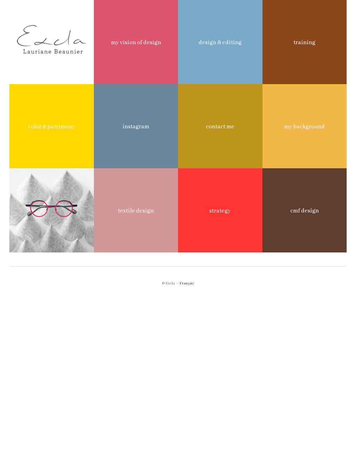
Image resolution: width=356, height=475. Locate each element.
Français (187, 283)
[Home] (51, 42)
